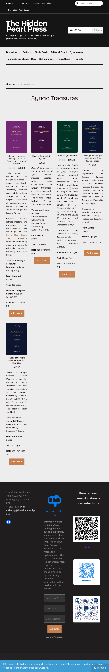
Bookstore (11, 52)
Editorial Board (59, 52)
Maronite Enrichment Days (21, 59)
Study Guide (41, 52)
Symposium (76, 52)
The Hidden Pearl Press (27, 26)
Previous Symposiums (43, 3)
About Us (10, 3)
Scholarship (45, 59)
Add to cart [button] (16, 313)
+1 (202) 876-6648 (15, 506)
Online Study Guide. (16, 235)
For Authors (63, 59)
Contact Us (23, 3)
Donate (79, 59)
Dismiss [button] (101, 667)
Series (26, 52)
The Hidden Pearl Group (18, 10)
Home (12, 84)
